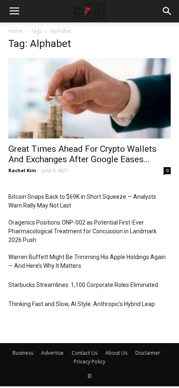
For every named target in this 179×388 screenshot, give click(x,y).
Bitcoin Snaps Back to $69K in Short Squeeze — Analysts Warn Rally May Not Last (82, 201)
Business (22, 352)
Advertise (52, 352)
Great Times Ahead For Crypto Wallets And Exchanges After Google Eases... (82, 154)
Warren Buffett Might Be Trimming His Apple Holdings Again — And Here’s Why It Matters (87, 261)
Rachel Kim (22, 170)
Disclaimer (147, 352)
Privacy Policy (89, 361)
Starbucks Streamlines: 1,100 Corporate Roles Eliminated (83, 285)
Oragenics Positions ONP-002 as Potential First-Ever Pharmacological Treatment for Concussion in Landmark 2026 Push (82, 231)
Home (15, 31)
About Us (116, 352)
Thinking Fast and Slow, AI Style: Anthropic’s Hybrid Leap (81, 304)
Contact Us (84, 352)
